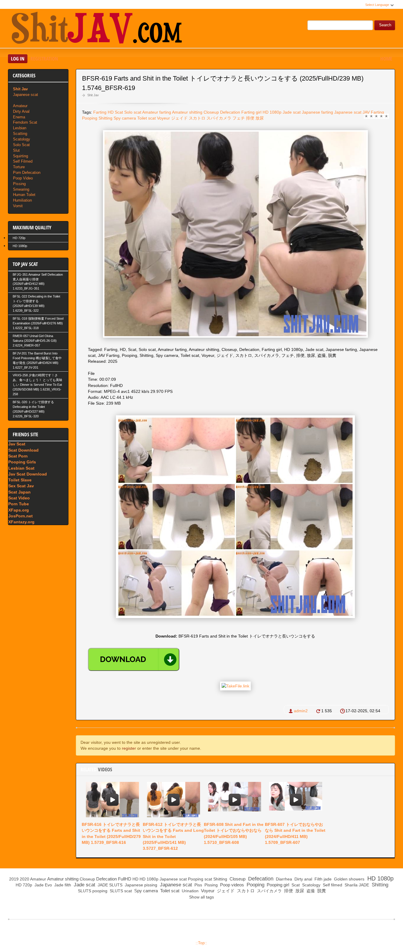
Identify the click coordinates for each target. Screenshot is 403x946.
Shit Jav (93, 95)
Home (386, 58)
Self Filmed (22, 161)
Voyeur (163, 118)
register (129, 748)
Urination (190, 890)
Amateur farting (156, 112)
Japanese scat (347, 112)
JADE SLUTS (109, 885)
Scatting (20, 133)
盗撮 (310, 890)
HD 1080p (272, 112)
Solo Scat (21, 145)
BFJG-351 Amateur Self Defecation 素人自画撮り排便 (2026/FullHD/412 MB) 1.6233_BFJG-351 (38, 281)
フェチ (238, 118)
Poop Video (23, 178)
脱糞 (321, 890)
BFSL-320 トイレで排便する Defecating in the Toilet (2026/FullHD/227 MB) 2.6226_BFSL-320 (33, 409)
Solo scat (132, 112)
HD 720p (19, 238)
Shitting (105, 118)
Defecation (230, 112)
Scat (119, 112)
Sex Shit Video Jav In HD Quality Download (96, 29)
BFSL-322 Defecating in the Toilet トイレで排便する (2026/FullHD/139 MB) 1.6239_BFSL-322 (36, 303)
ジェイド (179, 118)
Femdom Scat (25, 122)
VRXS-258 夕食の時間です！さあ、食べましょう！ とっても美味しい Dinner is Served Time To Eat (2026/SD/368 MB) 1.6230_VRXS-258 (37, 384)
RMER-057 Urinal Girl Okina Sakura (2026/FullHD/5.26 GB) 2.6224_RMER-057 (35, 340)
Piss (197, 885)
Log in (17, 58)
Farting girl (251, 112)
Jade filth (62, 885)
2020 (24, 879)
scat (208, 879)
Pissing (19, 184)
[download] (133, 659)
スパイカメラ (219, 118)
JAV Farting (373, 112)
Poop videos (231, 884)
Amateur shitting (187, 112)
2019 (14, 879)
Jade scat (292, 112)
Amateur (20, 106)
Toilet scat (146, 118)
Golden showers (348, 879)
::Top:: (201, 942)
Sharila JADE (356, 885)
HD (111, 112)
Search (385, 25)
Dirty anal (302, 879)
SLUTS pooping (92, 890)
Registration (44, 58)
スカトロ (197, 118)
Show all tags (201, 897)
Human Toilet (24, 194)
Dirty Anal (21, 111)
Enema (19, 117)
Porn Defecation (26, 172)
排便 (250, 118)
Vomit (18, 206)
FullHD (124, 878)
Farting (100, 112)
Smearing (21, 189)
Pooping (89, 118)
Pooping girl (277, 884)
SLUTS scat (120, 890)
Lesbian (19, 128)
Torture (19, 167)
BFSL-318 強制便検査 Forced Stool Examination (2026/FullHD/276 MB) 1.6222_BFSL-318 (38, 323)
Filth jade (322, 879)
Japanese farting (317, 112)
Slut (16, 150)
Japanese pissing (140, 885)
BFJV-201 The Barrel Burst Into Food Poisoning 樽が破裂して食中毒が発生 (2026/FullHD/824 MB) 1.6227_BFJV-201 (37, 360)
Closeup (211, 112)
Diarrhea (283, 879)
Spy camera (125, 118)
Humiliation (22, 200)
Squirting (20, 156)
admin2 (301, 710)
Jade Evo (42, 885)
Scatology (21, 139)
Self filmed (332, 885)
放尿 (259, 118)
